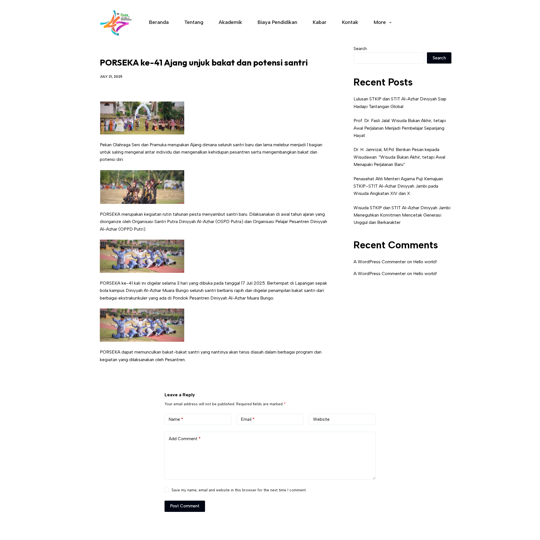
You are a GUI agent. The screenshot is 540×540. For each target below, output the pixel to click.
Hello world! (425, 261)
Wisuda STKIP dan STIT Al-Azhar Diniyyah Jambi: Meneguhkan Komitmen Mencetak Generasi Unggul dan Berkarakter (402, 215)
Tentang (193, 22)
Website (321, 419)
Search (360, 48)
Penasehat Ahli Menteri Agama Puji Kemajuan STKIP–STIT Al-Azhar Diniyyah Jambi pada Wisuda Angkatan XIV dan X (398, 186)
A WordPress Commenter (380, 261)
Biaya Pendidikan (277, 22)
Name (176, 419)
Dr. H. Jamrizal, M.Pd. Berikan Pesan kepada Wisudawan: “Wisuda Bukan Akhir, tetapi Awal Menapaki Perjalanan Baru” (399, 157)
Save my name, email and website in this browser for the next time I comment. (239, 490)
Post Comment (184, 505)
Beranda (159, 22)
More (380, 22)
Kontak (350, 22)
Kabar (320, 22)
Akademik (230, 22)
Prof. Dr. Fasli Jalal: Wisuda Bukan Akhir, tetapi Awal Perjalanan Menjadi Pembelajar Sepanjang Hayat (400, 128)
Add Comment (185, 438)
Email (248, 419)
